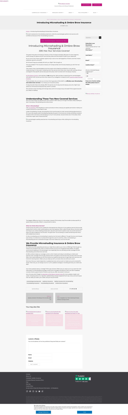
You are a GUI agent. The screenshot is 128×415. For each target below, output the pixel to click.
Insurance (39, 12)
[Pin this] (76, 288)
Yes (87, 73)
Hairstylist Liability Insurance (33, 378)
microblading (32, 107)
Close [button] (84, 412)
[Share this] (70, 288)
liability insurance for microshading (63, 281)
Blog (94, 12)
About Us (28, 376)
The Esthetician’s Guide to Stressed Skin (35, 320)
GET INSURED (86, 4)
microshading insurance (47, 283)
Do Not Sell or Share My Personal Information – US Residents (42, 388)
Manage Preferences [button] (43, 412)
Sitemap (28, 384)
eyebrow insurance (48, 281)
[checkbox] (86, 73)
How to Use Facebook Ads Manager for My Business (54, 320)
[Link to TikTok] (42, 391)
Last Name (89, 55)
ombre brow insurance (61, 283)
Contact (28, 374)
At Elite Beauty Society (32, 75)
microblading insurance (33, 283)
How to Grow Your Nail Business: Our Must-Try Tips (73, 324)
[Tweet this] (72, 288)
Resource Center (57, 12)
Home (27, 31)
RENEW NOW (97, 4)
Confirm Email (90, 65)
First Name (89, 50)
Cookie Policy (29, 386)
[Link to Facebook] (27, 391)
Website (30, 361)
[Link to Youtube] (39, 391)
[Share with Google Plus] (74, 288)
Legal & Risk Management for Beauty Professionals (69, 19)
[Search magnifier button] (100, 37)
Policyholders (82, 12)
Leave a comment (54, 288)
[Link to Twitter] (30, 391)
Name (30, 354)
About (70, 12)
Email (30, 358)
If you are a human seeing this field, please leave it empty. (93, 82)
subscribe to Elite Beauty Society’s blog (52, 274)
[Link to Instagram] (33, 391)
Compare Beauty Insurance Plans (35, 380)
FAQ (27, 382)
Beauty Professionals (52, 19)
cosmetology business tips (34, 281)
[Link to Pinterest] (36, 391)
